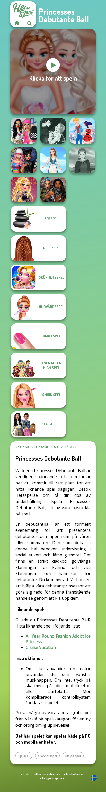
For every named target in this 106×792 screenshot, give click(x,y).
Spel (18, 447)
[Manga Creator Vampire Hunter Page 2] (53, 131)
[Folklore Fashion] (53, 160)
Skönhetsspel (50, 447)
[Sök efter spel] (29, 23)
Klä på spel (71, 447)
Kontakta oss (74, 774)
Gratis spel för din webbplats (41, 774)
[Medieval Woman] (82, 160)
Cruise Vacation (41, 647)
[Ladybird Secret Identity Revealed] (82, 131)
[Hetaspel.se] (16, 23)
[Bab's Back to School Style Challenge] (24, 131)
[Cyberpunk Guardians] (53, 189)
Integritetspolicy (53, 778)
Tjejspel (31, 447)
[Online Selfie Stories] (24, 189)
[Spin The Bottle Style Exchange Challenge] (24, 160)
